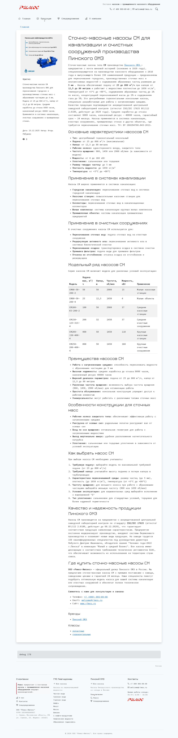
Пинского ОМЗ (132, 65)
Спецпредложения (69, 19)
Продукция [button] (45, 19)
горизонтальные (81, 634)
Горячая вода (59, 700)
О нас (21, 698)
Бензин (56, 713)
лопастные (78, 631)
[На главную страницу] (29, 7)
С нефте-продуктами (62, 716)
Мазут (56, 706)
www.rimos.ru (88, 603)
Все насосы (61, 684)
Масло (56, 709)
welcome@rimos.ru (143, 9)
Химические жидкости (63, 719)
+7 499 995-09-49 (120, 9)
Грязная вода (59, 697)
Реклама (158, 666)
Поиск (95, 698)
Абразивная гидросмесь (64, 722)
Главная (25, 19)
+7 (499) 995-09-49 (96, 597)
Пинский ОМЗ (79, 619)
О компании (94, 19)
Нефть (56, 703)
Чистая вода (59, 694)
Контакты (22, 701)
